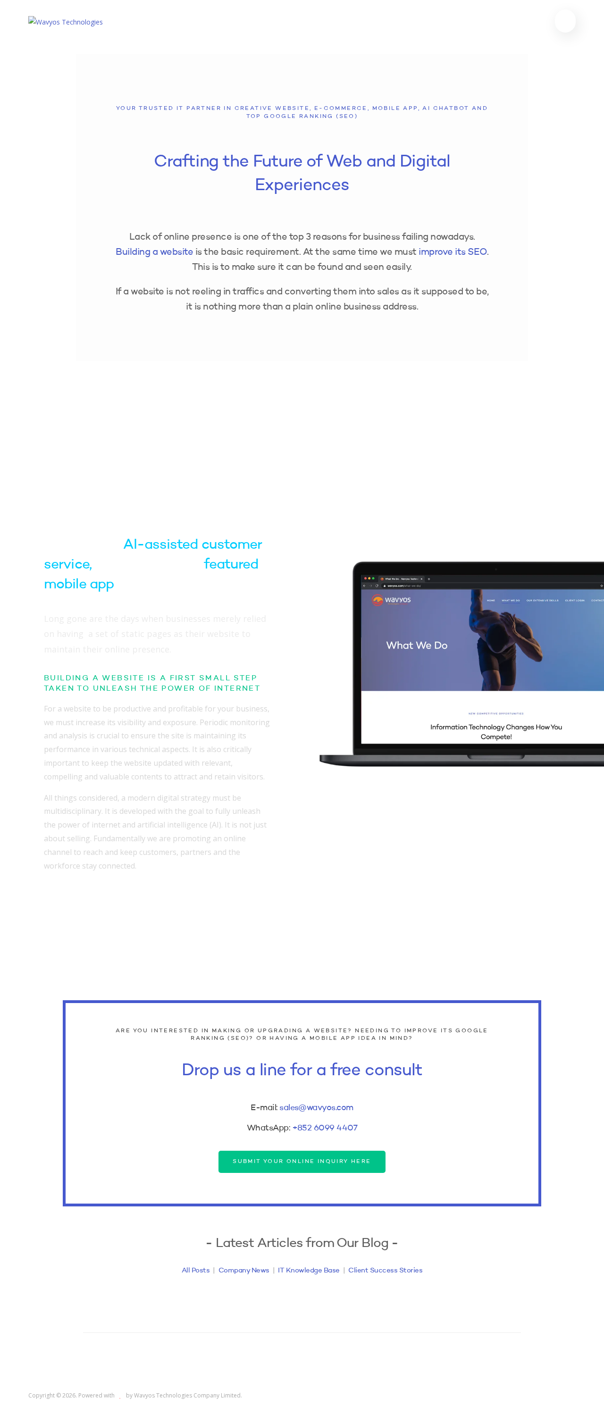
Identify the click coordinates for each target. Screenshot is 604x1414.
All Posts (196, 1270)
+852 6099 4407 (324, 1128)
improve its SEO (453, 252)
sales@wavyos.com (316, 1108)
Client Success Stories (385, 1270)
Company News (243, 1270)
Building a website (154, 252)
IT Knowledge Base (309, 1270)
